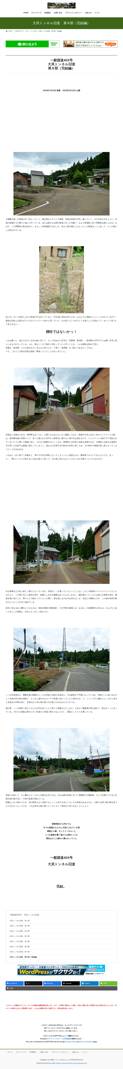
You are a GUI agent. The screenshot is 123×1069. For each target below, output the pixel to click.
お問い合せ (44, 1052)
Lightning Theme (60, 1063)
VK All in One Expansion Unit (77, 1063)
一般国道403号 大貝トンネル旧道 (24, 915)
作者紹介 (33, 1052)
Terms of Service (86, 1042)
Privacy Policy (70, 1042)
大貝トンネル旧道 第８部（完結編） (23, 957)
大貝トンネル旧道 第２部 (19, 926)
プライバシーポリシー (55, 1039)
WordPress (48, 1063)
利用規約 (67, 1039)
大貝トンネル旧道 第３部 (19, 931)
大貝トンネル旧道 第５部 (19, 941)
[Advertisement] (61, 123)
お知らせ (75, 1052)
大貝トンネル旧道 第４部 (19, 936)
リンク (84, 1052)
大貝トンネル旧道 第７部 (19, 952)
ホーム (9, 1052)
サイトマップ (21, 1052)
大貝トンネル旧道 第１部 (19, 921)
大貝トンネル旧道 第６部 (19, 947)
